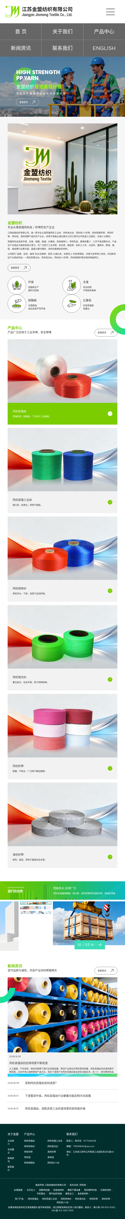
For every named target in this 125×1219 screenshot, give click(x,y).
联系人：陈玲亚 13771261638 (81, 1141)
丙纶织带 (28, 1152)
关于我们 (62, 31)
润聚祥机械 (44, 1190)
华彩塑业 (41, 1193)
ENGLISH (104, 48)
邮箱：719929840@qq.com (80, 1146)
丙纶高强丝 (29, 1141)
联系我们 (62, 48)
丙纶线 (27, 1157)
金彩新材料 (83, 1193)
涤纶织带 (51, 1152)
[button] (93, 944)
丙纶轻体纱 (29, 1146)
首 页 (21, 31)
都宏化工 (69, 1193)
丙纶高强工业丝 (54, 1141)
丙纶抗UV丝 (53, 1162)
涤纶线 (50, 1157)
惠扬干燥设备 (74, 1190)
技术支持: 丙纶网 (78, 1185)
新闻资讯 (21, 48)
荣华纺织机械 (55, 1193)
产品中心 (104, 31)
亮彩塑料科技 (90, 1190)
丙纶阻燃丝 (29, 1162)
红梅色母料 (105, 1190)
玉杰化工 (31, 1190)
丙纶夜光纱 (52, 1146)
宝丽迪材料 (58, 1190)
